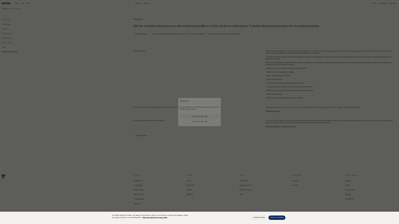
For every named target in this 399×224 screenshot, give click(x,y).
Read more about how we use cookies (155, 217)
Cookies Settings (259, 217)
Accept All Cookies (277, 217)
